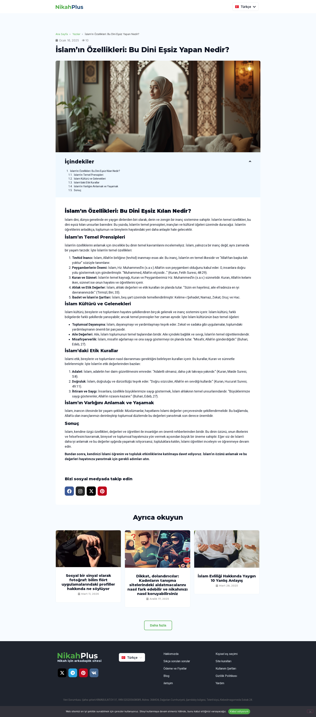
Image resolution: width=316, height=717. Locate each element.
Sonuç (77, 190)
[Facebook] (69, 491)
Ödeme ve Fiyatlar (175, 668)
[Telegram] (72, 672)
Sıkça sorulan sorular (176, 661)
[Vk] (94, 672)
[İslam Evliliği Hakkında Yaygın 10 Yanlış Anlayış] (226, 566)
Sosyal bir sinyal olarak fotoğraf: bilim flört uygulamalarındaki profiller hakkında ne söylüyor (88, 582)
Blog (166, 676)
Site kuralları (223, 661)
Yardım (220, 683)
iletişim (168, 683)
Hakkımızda (170, 654)
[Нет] (310, 711)
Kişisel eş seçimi (227, 654)
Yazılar (76, 34)
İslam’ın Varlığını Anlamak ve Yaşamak (96, 186)
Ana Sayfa (62, 34)
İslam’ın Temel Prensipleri (88, 174)
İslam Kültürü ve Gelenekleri (90, 178)
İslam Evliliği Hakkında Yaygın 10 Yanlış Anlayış (227, 578)
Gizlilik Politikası (226, 676)
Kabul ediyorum (239, 711)
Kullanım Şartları (226, 668)
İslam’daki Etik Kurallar (86, 182)
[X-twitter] (91, 491)
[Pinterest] (102, 491)
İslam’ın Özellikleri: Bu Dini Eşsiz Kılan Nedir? (95, 170)
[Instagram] (80, 491)
